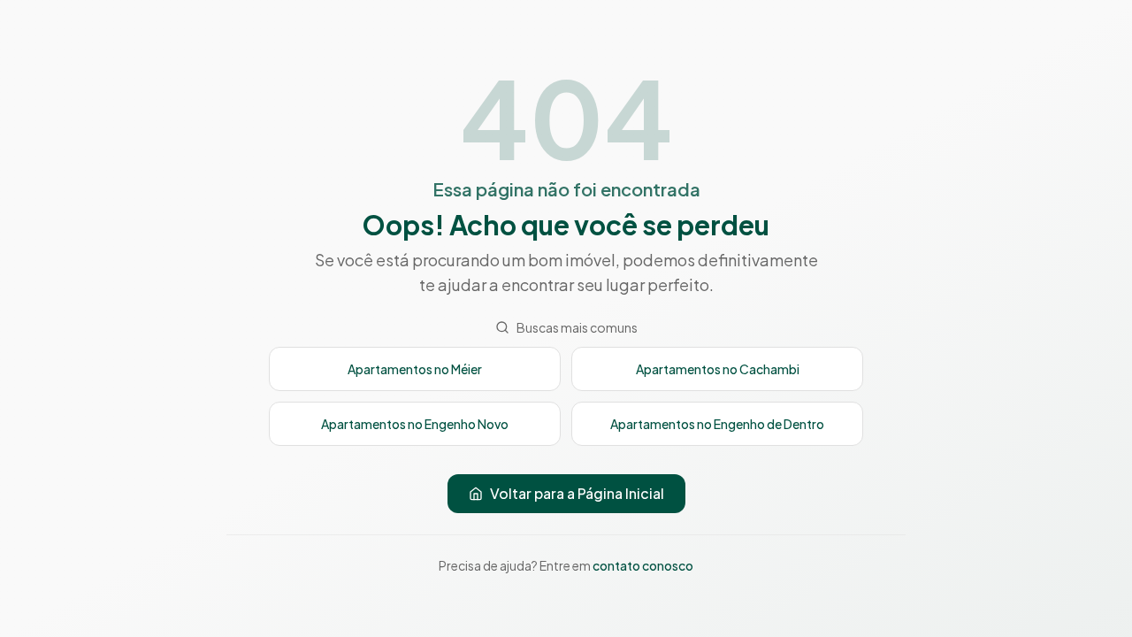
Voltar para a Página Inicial (577, 493)
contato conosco (643, 565)
